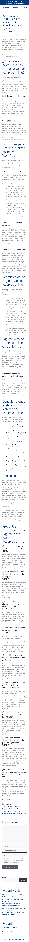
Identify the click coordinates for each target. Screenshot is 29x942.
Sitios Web (7, 804)
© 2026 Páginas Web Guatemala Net (14, 939)
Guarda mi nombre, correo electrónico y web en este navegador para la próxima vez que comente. (15, 860)
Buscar (4, 877)
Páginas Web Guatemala (10, 8)
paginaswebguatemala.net (10, 799)
